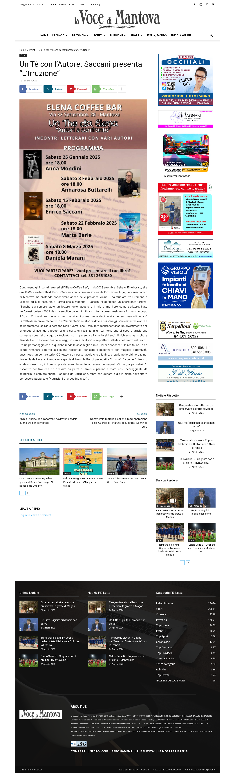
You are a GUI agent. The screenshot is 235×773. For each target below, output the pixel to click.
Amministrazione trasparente (200, 769)
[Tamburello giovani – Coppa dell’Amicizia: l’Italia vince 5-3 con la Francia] (165, 445)
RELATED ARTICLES (32, 440)
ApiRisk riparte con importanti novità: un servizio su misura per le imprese (48, 420)
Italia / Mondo (157, 35)
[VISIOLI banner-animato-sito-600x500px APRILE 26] (185, 307)
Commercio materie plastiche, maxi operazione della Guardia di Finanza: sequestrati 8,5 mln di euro (118, 422)
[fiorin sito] (185, 381)
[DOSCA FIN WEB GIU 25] (185, 104)
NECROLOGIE (99, 751)
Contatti (81, 4)
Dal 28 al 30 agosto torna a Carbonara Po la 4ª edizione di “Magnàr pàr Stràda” (83, 482)
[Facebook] (194, 4)
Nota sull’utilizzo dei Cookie (167, 769)
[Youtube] (213, 4)
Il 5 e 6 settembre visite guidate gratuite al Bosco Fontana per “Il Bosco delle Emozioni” (36, 482)
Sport (135, 35)
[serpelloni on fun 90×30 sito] (185, 337)
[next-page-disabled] (27, 493)
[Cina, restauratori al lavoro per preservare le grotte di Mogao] (165, 409)
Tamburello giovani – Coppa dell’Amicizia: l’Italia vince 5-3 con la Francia (197, 444)
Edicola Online (181, 35)
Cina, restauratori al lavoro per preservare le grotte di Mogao (170, 513)
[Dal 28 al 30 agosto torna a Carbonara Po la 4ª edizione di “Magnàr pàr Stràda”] (83, 461)
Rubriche (116, 35)
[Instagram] (200, 4)
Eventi (97, 35)
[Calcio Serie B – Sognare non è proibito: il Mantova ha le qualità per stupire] (165, 463)
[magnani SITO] (185, 126)
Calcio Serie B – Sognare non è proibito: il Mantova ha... (201, 548)
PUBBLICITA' (146, 751)
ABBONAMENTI (122, 751)
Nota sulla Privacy (128, 769)
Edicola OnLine (66, 4)
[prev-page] (21, 493)
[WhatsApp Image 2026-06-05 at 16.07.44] (185, 177)
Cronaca (58, 35)
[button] (211, 36)
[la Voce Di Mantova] (117, 19)
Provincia (79, 35)
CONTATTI (78, 751)
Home (53, 4)
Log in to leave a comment (35, 515)
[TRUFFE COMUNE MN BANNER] (185, 233)
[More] (122, 89)
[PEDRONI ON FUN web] (185, 257)
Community (94, 4)
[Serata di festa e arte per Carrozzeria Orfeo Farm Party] (127, 461)
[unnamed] (185, 359)
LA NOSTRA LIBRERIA (173, 751)
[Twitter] (206, 4)
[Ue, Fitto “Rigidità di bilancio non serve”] (165, 427)
